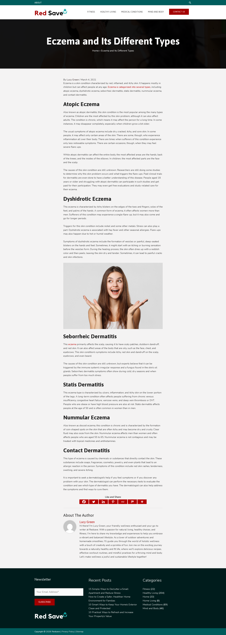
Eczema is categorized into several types (129, 87)
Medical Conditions (153, 604)
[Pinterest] (113, 501)
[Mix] (132, 501)
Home (146, 596)
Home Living (149, 600)
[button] (190, 2)
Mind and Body (151, 608)
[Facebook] (84, 501)
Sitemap (79, 631)
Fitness (146, 589)
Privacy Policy (68, 631)
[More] (142, 501)
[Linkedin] (103, 501)
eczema (72, 344)
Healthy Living (150, 593)
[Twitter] (93, 501)
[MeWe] (122, 501)
